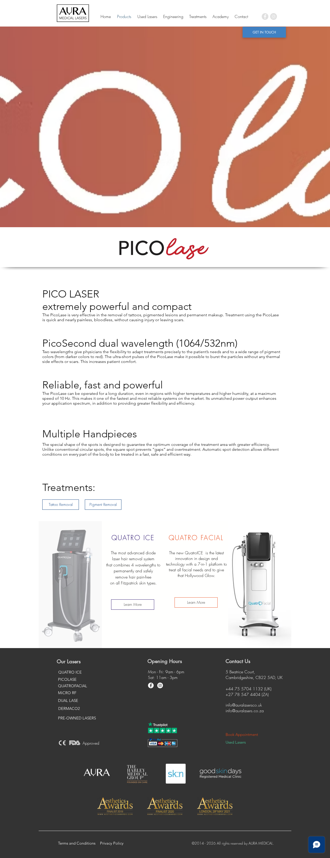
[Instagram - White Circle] (160, 685)
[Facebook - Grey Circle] (265, 16)
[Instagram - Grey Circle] (273, 16)
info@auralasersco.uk (244, 705)
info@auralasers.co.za (245, 710)
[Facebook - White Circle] (151, 685)
